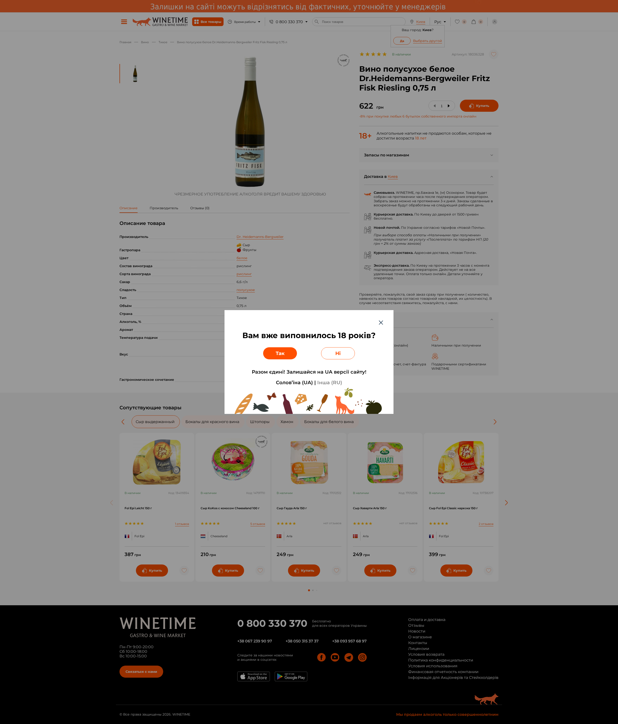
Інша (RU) (329, 382)
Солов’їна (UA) (294, 382)
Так (280, 353)
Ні (338, 353)
